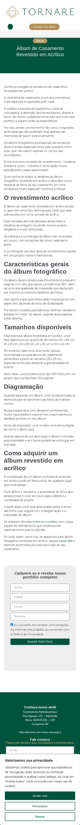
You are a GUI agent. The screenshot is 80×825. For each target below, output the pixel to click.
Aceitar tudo (40, 795)
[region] (40, 789)
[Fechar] (76, 757)
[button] (10, 27)
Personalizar (40, 806)
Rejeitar (40, 816)
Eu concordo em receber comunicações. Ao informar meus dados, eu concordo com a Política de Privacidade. (39, 629)
